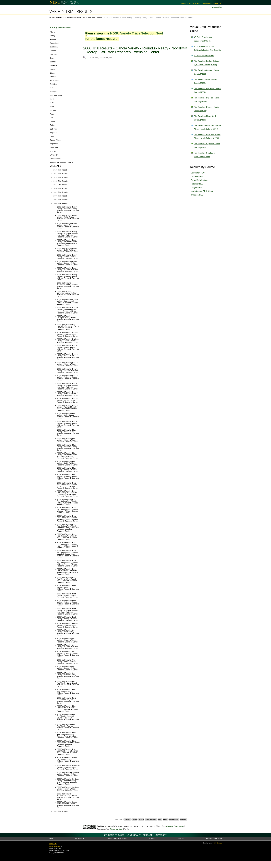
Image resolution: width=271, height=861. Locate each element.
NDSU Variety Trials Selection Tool (136, 33)
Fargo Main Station (199, 180)
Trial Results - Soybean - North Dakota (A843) (207, 145)
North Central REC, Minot (202, 191)
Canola (134, 819)
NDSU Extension (54, 846)
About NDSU (186, 3)
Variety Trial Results (70, 11)
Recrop (141, 819)
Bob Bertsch (218, 843)
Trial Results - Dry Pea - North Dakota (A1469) (206, 100)
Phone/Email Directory (117, 839)
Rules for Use (116, 829)
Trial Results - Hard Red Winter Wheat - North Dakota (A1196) (207, 136)
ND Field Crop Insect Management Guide (203, 39)
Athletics (217, 3)
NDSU (51, 18)
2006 (159, 819)
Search (152, 839)
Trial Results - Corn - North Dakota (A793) (205, 81)
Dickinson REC (197, 176)
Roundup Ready (151, 819)
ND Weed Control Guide (204, 56)
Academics (197, 3)
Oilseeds (183, 819)
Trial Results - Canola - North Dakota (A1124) (206, 72)
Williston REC (80, 18)
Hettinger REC (197, 184)
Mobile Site (53, 843)
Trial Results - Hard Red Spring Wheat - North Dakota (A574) (207, 127)
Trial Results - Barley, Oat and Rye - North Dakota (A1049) (206, 63)
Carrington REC (198, 173)
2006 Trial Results (94, 18)
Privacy (180, 839)
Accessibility (217, 7)
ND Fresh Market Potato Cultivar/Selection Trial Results (207, 48)
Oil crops (127, 819)
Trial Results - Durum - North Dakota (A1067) (206, 109)
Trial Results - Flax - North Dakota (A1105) (205, 118)
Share (184, 47)
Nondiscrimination (214, 839)
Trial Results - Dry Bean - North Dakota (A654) (207, 90)
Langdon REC (197, 187)
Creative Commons (174, 826)
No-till (165, 819)
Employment (80, 839)
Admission (207, 3)
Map (51, 839)
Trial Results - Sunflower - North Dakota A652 (205, 155)
